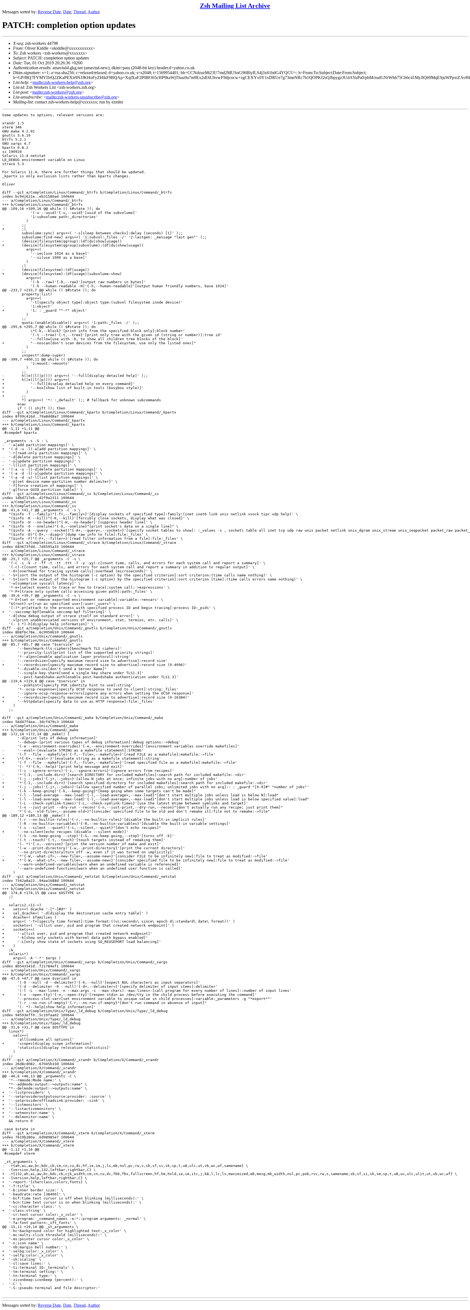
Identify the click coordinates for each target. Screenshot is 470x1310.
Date (67, 12)
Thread (79, 12)
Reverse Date (49, 12)
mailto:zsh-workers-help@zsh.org (62, 82)
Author (94, 12)
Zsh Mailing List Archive (235, 5)
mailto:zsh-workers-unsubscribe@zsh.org (81, 97)
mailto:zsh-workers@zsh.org (57, 92)
